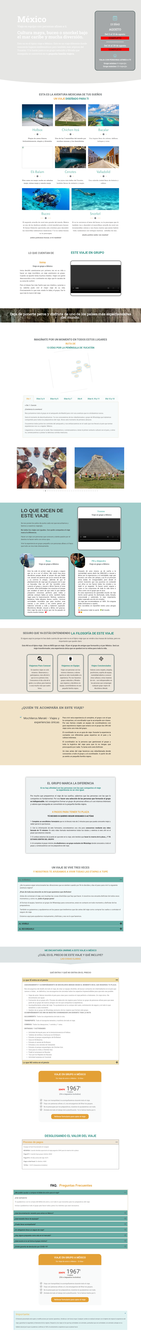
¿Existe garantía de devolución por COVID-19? (31, 1247)
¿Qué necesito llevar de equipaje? (27, 1219)
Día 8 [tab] (80, 399)
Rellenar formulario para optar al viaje (70, 1116)
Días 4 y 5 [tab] (54, 399)
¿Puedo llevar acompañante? (25, 1224)
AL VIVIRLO (24, 924)
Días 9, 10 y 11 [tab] (94, 399)
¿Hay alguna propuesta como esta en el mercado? (33, 1235)
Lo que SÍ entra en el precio (35, 980)
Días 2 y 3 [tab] (40, 399)
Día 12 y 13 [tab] (109, 399)
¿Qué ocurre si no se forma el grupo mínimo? (31, 1241)
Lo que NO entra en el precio (36, 1062)
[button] (15, 468)
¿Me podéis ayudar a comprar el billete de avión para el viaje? (37, 1193)
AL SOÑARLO (25, 880)
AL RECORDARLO (26, 929)
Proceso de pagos (33, 1142)
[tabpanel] (70, 420)
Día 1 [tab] (29, 399)
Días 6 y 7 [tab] (68, 399)
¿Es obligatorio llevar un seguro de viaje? (29, 1230)
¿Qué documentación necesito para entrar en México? (34, 1213)
